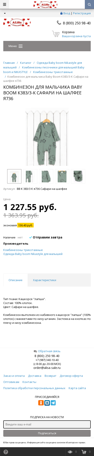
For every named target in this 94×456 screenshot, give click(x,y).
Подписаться (47, 433)
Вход (66, 13)
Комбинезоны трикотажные (23, 250)
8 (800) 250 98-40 (77, 23)
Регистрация (82, 13)
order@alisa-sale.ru (47, 368)
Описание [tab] (16, 280)
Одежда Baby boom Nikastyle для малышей (33, 254)
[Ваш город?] (4, 13)
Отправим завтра (47, 237)
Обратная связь (49, 351)
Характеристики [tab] (44, 280)
